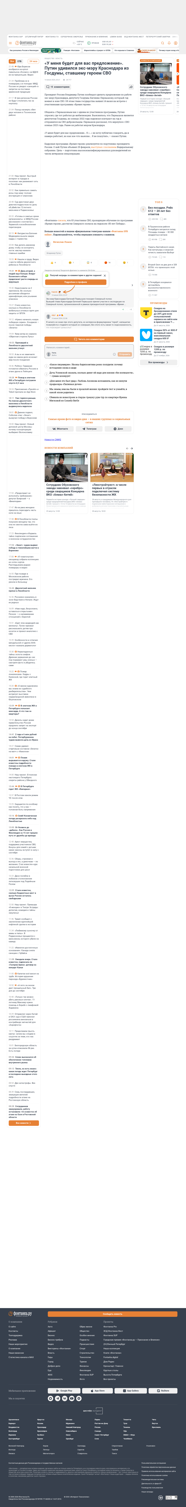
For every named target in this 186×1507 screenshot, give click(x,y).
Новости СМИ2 (53, 439)
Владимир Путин (54, 253)
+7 (123, 333)
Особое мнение (87, 1335)
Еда (49, 1370)
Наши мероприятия (18, 1344)
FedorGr (54, 292)
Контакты (13, 1331)
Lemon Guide (116, 37)
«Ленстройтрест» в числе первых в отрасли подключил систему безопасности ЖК (109, 489)
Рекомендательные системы (152, 1479)
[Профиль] (175, 43)
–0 (130, 309)
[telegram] (57, 1398)
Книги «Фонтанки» (112, 1353)
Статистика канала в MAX (21, 1357)
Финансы (84, 1366)
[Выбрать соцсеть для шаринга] (131, 87)
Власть (51, 1353)
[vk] (64, 1398)
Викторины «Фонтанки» (59, 1348)
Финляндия (85, 1370)
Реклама (13, 1340)
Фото (82, 1379)
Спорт (82, 1348)
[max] (50, 1398)
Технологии (85, 1357)
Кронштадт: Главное (113, 1366)
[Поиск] (162, 43)
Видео (51, 1344)
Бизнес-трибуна (55, 1340)
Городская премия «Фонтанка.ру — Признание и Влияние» (131, 1340)
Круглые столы (110, 1370)
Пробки (93, 43)
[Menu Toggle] (10, 43)
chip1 (54, 315)
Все (12, 61)
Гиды (50, 1357)
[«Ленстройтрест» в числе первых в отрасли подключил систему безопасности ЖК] (112, 467)
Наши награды (147, 1492)
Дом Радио (108, 1361)
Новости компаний (59, 447)
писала (62, 220)
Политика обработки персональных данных (158, 1467)
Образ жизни (86, 1326)
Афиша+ (52, 1331)
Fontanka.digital (110, 1357)
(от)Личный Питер (34, 37)
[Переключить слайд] (177, 73)
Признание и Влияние (96, 37)
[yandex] (79, 1398)
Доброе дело (54, 1366)
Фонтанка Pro (110, 1326)
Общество (84, 1331)
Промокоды (158, 303)
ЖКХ (50, 1375)
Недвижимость (55, 1379)
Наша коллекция (111, 1348)
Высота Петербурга (112, 1375)
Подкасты (84, 1340)
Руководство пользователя (152, 1488)
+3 (123, 309)
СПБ (19, 61)
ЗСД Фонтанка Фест (134, 37)
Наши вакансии (16, 1353)
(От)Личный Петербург (114, 1344)
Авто (50, 1326)
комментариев (60, 87)
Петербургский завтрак (158, 37)
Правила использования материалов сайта (158, 1471)
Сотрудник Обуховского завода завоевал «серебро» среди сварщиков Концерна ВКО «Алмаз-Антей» (65, 489)
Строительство (87, 1353)
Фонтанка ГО (52, 37)
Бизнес (51, 1335)
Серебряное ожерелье (72, 37)
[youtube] (71, 1398)
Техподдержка (15, 1335)
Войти (54, 355)
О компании (14, 1348)
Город (50, 1361)
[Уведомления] (169, 43)
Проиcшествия (87, 1344)
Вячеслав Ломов (62, 242)
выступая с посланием (103, 147)
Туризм (83, 1361)
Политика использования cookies (154, 1475)
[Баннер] (51, 50)
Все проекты (109, 1379)
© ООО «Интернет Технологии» (76, 1497)
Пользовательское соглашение (153, 1463)
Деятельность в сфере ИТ (151, 1484)
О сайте (12, 1326)
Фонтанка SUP (16, 37)
